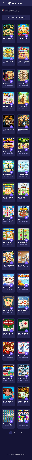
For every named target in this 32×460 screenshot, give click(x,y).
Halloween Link (22, 152)
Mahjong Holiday (23, 310)
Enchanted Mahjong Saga (11, 84)
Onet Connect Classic (25, 424)
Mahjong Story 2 (8, 401)
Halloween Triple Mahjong (11, 152)
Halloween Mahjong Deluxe (11, 174)
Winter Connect (23, 220)
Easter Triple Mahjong (9, 197)
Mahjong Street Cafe (9, 378)
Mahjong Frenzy (8, 310)
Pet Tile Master (7, 106)
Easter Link (21, 197)
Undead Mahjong (8, 129)
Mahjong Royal (22, 356)
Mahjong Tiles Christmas (10, 242)
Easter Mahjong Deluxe (10, 220)
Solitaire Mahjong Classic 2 (11, 333)
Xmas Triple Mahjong (24, 174)
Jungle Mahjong (23, 401)
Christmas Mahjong (9, 265)
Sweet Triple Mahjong (24, 61)
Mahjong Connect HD (9, 356)
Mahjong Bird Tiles (8, 38)
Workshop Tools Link (24, 378)
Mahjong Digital (8, 424)
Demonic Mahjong (23, 129)
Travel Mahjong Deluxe (10, 61)
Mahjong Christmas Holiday (11, 288)
